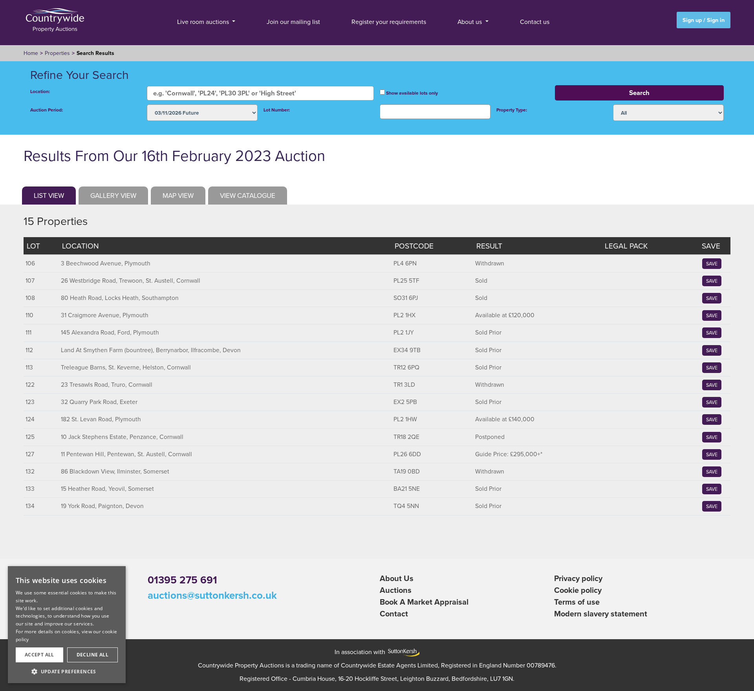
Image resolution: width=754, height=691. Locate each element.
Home (31, 53)
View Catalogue (247, 195)
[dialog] (67, 624)
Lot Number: (277, 109)
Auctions (396, 590)
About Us (397, 578)
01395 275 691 (182, 579)
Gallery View (113, 195)
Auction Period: (46, 109)
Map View (178, 195)
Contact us (534, 21)
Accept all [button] (39, 654)
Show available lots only (411, 93)
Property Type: (511, 109)
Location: (40, 91)
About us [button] (470, 21)
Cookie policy (578, 590)
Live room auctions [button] (204, 21)
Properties (57, 53)
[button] (67, 671)
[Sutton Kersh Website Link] (402, 651)
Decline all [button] (92, 654)
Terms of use (577, 601)
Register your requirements (388, 21)
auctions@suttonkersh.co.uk (212, 595)
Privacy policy (578, 578)
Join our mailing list (293, 21)
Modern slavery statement (600, 613)
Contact (394, 613)
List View (49, 195)
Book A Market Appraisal (424, 601)
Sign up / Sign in (704, 20)
